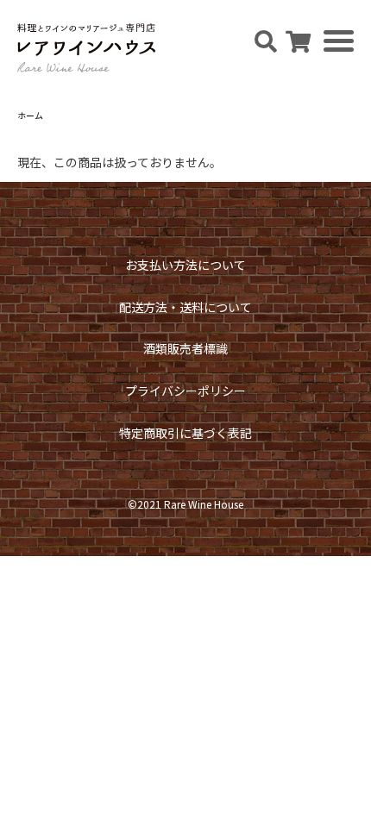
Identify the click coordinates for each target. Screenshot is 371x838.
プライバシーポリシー (185, 390)
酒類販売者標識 (185, 348)
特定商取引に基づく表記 (185, 432)
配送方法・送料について (185, 307)
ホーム (30, 115)
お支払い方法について (185, 264)
